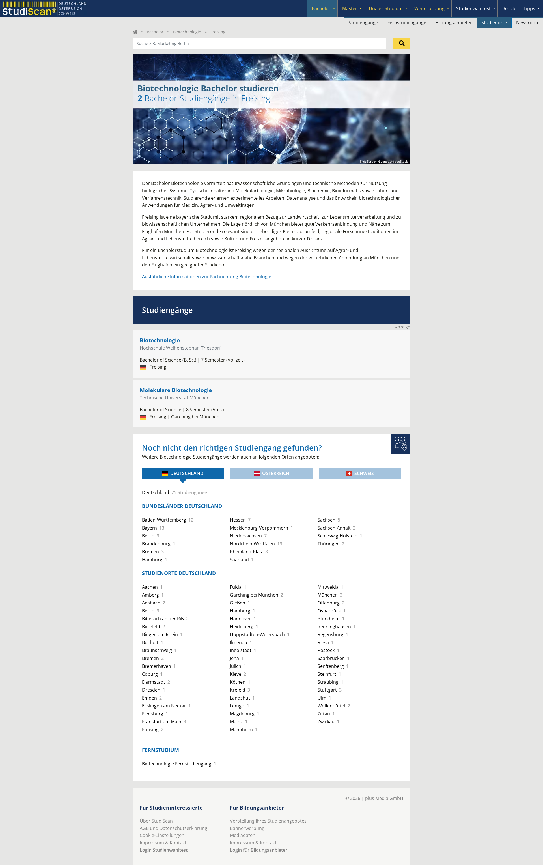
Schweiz (364, 473)
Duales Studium (386, 8)
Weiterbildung (429, 8)
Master (349, 8)
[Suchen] (401, 43)
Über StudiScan (156, 821)
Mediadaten (242, 835)
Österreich (275, 473)
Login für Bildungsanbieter (258, 850)
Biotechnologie (187, 32)
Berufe (509, 8)
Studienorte (494, 23)
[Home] (135, 32)
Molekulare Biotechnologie (176, 390)
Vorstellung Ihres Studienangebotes (268, 821)
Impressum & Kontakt (163, 843)
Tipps (529, 8)
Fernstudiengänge (406, 23)
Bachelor (321, 8)
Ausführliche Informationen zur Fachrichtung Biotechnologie (206, 277)
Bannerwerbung (247, 828)
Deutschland (187, 473)
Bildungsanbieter (454, 23)
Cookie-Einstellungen (162, 835)
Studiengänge (363, 23)
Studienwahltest (473, 8)
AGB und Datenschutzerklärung (173, 828)
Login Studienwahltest (164, 850)
